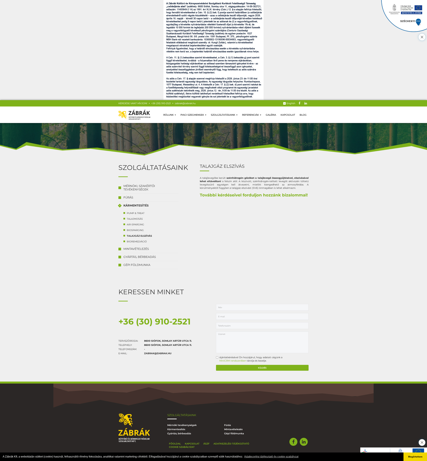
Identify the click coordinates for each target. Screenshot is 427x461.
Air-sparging (135, 224)
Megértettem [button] (415, 456)
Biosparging (135, 230)
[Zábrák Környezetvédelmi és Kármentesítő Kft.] (134, 115)
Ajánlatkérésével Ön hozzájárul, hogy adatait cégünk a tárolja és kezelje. (250, 359)
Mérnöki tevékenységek (182, 425)
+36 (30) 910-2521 (154, 321)
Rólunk (168, 114)
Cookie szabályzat (181, 446)
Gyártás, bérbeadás (139, 257)
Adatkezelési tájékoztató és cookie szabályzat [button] (271, 456)
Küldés (262, 368)
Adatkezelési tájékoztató (231, 443)
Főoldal (175, 443)
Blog (303, 114)
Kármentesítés (136, 205)
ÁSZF (206, 443)
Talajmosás (135, 218)
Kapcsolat (288, 114)
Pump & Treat (135, 213)
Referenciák (251, 114)
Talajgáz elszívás (139, 235)
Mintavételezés (136, 249)
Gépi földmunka (136, 265)
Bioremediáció (137, 241)
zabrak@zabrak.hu (157, 353)
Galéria (271, 114)
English (291, 103)
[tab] (148, 188)
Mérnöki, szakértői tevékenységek (139, 187)
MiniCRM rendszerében (232, 360)
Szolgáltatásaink (223, 114)
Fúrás (128, 197)
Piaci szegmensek (192, 114)
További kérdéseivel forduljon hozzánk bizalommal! (254, 195)
